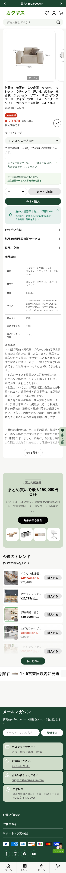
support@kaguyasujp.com (28, 780)
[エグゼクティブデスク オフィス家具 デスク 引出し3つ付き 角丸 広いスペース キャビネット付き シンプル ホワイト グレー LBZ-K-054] (11, 633)
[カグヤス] (5, 673)
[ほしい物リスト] (47, 13)
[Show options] (56, 162)
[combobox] (33, 22)
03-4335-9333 (21, 766)
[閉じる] (57, 210)
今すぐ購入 (33, 201)
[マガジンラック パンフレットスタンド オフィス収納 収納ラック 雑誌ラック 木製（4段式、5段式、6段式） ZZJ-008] (11, 596)
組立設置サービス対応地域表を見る (24, 180)
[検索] (58, 22)
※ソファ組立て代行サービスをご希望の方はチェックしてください (30, 164)
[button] (5, 3)
